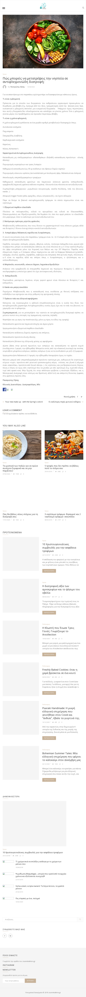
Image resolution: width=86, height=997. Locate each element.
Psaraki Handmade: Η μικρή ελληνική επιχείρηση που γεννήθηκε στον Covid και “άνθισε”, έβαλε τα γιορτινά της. (61, 713)
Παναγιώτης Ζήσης (17, 87)
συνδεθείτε (32, 413)
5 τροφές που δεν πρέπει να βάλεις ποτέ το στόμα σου (62, 467)
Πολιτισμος (46, 624)
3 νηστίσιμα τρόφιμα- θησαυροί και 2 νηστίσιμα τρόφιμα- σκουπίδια (63, 515)
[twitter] (81, 397)
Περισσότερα (49, 571)
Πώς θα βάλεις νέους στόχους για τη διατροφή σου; (20, 515)
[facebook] (77, 397)
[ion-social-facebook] (5, 936)
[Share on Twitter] (8, 390)
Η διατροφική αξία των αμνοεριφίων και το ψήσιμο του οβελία (61, 589)
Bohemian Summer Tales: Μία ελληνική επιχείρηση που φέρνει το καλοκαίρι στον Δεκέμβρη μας (61, 757)
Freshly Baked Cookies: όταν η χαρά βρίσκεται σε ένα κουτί (59, 671)
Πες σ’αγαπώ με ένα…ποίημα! (28, 898)
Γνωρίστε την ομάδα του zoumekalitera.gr (19, 961)
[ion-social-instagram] (10, 936)
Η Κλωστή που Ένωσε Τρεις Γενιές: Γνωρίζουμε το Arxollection (58, 631)
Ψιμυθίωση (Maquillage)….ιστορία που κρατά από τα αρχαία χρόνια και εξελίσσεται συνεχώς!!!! (41, 875)
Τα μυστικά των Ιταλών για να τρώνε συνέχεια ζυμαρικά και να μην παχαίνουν (20, 468)
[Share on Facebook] (4, 389)
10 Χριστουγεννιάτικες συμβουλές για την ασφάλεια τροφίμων (59, 547)
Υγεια (4, 74)
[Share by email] (13, 390)
